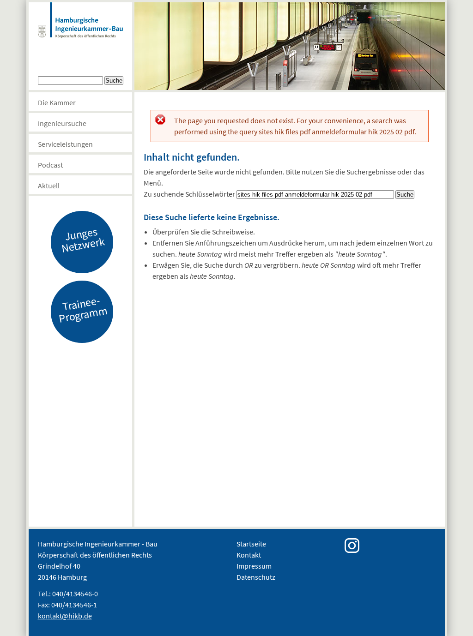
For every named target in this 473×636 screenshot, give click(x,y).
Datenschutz (255, 577)
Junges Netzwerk (82, 239)
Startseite (251, 543)
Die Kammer (57, 102)
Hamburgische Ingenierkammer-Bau (80, 30)
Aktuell (49, 185)
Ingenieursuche (62, 123)
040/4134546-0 (75, 593)
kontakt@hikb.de (65, 615)
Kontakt (248, 554)
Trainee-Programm (82, 309)
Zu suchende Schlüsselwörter (190, 193)
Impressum (254, 565)
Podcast (50, 164)
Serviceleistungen (65, 144)
